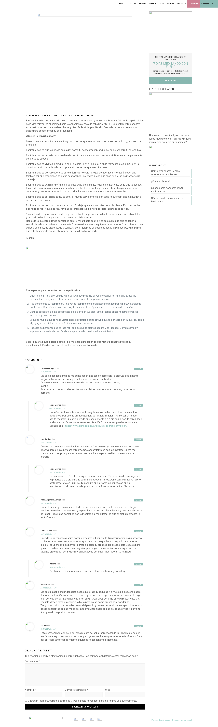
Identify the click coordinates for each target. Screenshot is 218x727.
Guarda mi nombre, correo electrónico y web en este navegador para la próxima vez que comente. (82, 700)
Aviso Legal (186, 720)
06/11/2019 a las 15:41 (48, 372)
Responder (138, 369)
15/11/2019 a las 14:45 (57, 472)
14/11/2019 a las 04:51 (48, 503)
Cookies (176, 720)
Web (107, 689)
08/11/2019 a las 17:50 (57, 408)
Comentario (32, 661)
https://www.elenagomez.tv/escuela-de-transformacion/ (96, 425)
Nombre (30, 689)
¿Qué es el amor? (160, 181)
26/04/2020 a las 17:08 (48, 588)
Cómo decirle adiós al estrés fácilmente (167, 200)
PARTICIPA (170, 80)
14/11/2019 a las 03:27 (48, 443)
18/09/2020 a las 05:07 (57, 567)
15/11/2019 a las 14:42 (48, 534)
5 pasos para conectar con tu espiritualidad (167, 189)
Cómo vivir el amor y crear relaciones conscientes (166, 172)
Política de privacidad (160, 720)
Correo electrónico (76, 689)
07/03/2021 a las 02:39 (48, 629)
